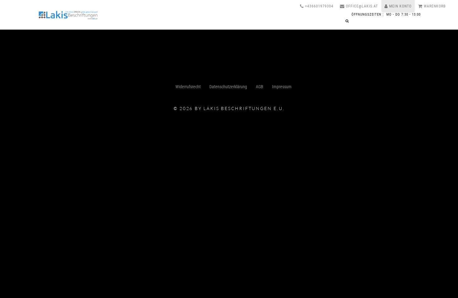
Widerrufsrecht (188, 86)
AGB (259, 86)
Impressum (282, 86)
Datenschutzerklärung (228, 86)
